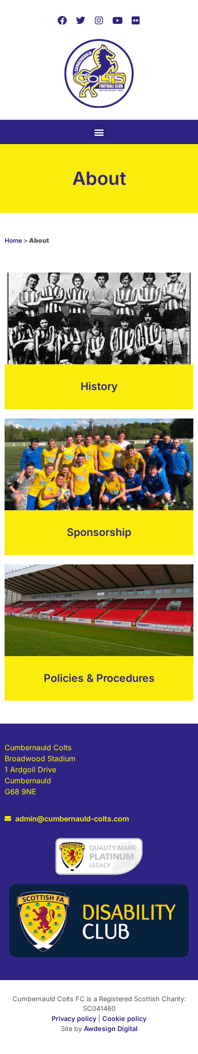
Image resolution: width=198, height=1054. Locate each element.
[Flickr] (136, 20)
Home (13, 240)
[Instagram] (99, 20)
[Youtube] (117, 20)
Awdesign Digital (111, 1028)
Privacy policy (74, 1018)
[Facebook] (62, 20)
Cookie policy (124, 1018)
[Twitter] (80, 20)
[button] (99, 131)
